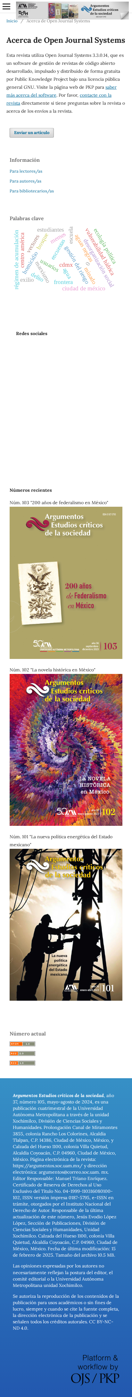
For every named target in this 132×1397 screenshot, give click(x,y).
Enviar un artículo (31, 132)
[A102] (66, 824)
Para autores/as (25, 181)
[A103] (66, 657)
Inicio (12, 21)
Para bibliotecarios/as (32, 191)
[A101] (66, 999)
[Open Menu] (6, 6)
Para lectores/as (26, 171)
